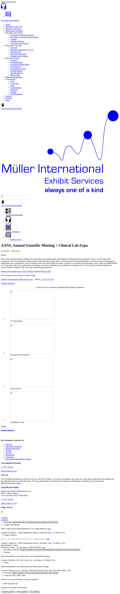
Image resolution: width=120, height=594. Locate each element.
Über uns (9, 444)
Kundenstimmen (16, 94)
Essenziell (7, 573)
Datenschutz (10, 455)
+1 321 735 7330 (47, 279)
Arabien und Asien (17, 41)
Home (8, 24)
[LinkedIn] (4, 516)
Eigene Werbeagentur (18, 54)
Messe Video (15, 75)
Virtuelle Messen (16, 71)
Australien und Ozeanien (19, 43)
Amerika (13, 39)
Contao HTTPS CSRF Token (15, 575)
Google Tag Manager (12, 525)
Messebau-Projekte (13, 449)
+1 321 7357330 (7, 467)
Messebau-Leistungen (14, 446)
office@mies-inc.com (9, 471)
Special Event (15, 67)
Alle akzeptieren (22, 592)
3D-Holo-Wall (15, 52)
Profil (12, 81)
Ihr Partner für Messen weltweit (22, 35)
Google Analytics (10, 535)
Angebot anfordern (8, 283)
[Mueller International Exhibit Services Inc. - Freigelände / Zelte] (31, 420)
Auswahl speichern (8, 592)
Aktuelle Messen (16, 73)
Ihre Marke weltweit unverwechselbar (24, 37)
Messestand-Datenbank (14, 215)
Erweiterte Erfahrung (11, 550)
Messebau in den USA (14, 27)
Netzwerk (14, 90)
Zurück (3, 426)
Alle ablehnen (34, 592)
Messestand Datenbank (14, 77)
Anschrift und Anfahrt (10, 487)
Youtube (7, 552)
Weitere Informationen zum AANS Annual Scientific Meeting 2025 (26, 271)
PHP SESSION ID (11, 584)
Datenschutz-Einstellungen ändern (18, 459)
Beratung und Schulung (19, 56)
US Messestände (16, 62)
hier (49, 529)
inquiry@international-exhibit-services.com (17, 279)
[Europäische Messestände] (32, 353)
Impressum (10, 457)
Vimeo (6, 563)
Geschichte (14, 83)
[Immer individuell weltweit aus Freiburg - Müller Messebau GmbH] (8, 16)
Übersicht (13, 48)
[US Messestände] (32, 319)
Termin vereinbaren (13, 232)
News (8, 100)
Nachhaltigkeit (15, 88)
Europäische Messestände (19, 64)
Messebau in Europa (13, 29)
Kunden (13, 92)
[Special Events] (31, 386)
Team (12, 86)
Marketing (7, 522)
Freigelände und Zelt (18, 69)
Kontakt (9, 98)
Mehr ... (19, 483)
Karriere (9, 96)
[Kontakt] (3, 9)
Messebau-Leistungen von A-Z (21, 50)
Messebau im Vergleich (14, 31)
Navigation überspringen (10, 20)
